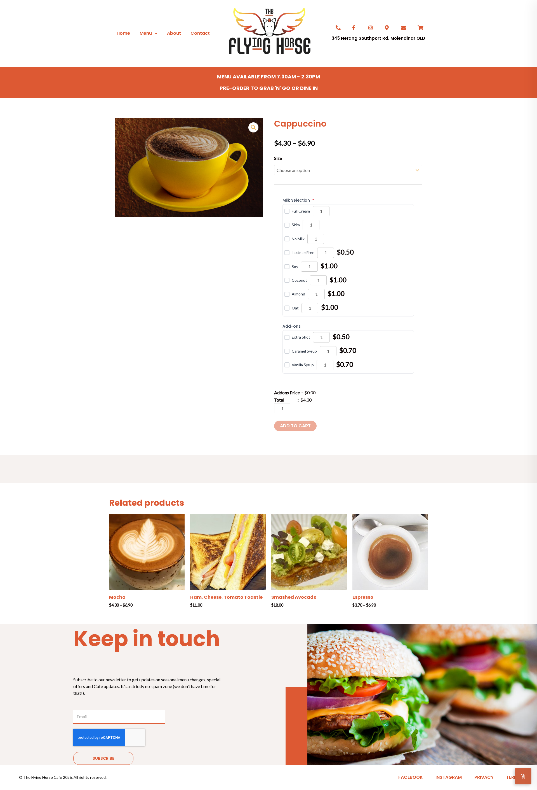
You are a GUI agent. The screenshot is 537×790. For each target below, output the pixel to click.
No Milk (298, 238)
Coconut (299, 280)
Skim (296, 224)
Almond (298, 294)
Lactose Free (303, 252)
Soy (295, 266)
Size (278, 158)
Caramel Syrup (304, 351)
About (174, 33)
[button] (253, 127)
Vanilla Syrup (303, 364)
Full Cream (301, 211)
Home (123, 33)
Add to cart (295, 426)
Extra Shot (301, 337)
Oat (295, 308)
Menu (146, 33)
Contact (200, 33)
